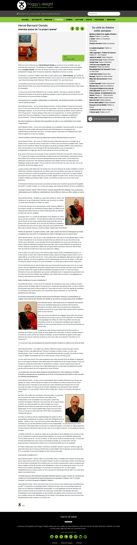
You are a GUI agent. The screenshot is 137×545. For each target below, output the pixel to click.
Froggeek (99, 20)
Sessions (111, 20)
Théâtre (59, 20)
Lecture (79, 20)
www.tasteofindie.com (68, 532)
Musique (48, 20)
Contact (55, 543)
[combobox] (104, 14)
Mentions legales (67, 543)
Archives (79, 543)
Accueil (26, 20)
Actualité (36, 20)
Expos (89, 20)
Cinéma (69, 20)
